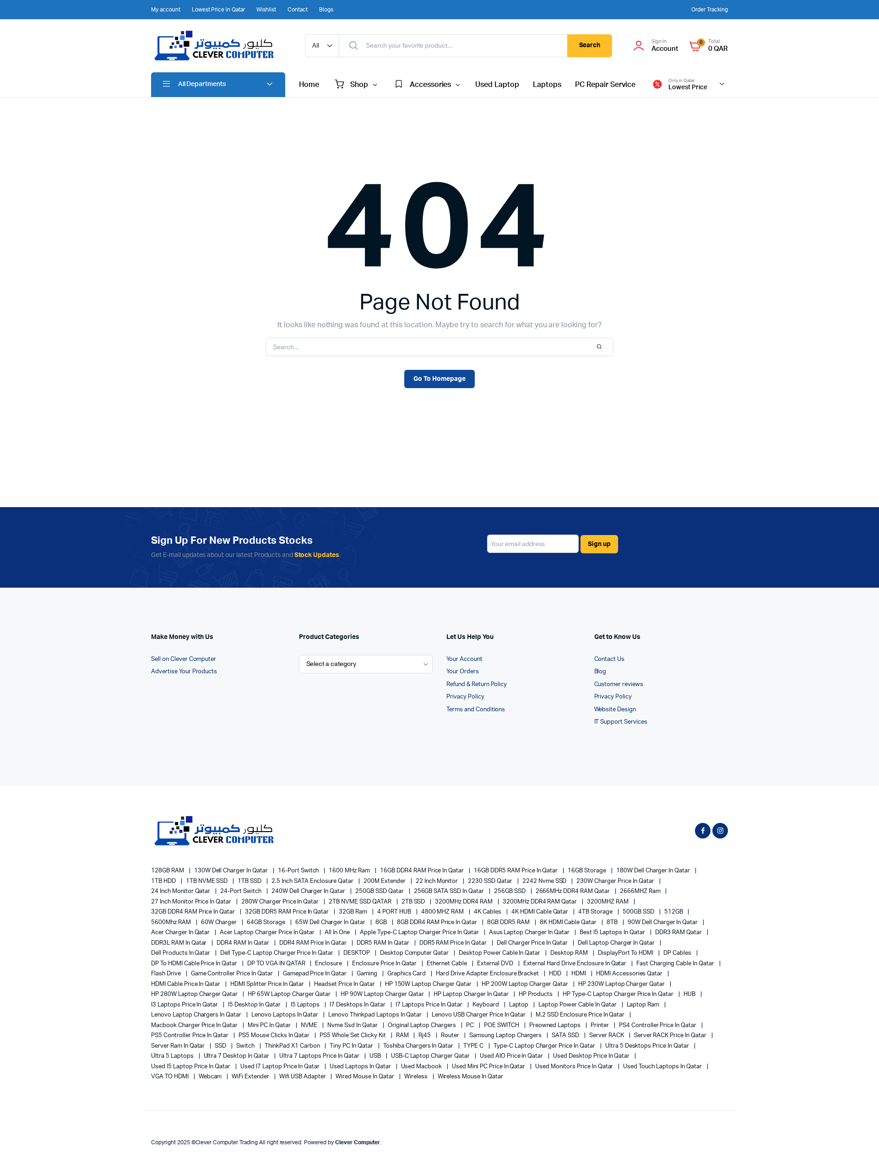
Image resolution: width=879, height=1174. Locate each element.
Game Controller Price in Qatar (232, 974)
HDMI (579, 974)
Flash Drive (166, 974)
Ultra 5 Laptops (173, 1056)
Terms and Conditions (475, 710)
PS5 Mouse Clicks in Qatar (275, 1036)
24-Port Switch (241, 891)
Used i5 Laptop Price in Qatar (191, 1067)
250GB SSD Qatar (380, 891)
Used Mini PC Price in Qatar (489, 1067)
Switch (246, 1046)
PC (470, 1025)
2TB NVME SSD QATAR (360, 902)
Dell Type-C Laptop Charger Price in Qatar (277, 953)
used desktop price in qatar (592, 1056)
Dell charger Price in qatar (533, 943)
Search (590, 45)
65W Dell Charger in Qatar (331, 922)
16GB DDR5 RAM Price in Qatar (516, 871)
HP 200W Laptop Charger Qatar (526, 984)
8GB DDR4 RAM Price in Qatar (437, 922)
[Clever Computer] (219, 45)
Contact (298, 9)
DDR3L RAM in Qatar (179, 943)
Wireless (416, 1077)
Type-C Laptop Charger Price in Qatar (545, 1046)
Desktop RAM (569, 953)
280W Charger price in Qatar (280, 902)
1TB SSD (250, 881)
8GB (381, 922)
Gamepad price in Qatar (315, 974)
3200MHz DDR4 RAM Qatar (540, 902)
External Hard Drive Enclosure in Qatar (575, 964)
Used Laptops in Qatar (361, 1067)
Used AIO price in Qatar (512, 1056)
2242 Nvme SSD (545, 881)
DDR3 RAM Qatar (679, 933)
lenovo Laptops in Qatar (285, 1015)
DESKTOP (357, 953)
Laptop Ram (644, 1005)
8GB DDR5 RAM (509, 922)
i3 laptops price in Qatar (185, 1005)
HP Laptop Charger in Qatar (472, 994)
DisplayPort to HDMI (626, 953)
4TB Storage (596, 912)
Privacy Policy (465, 697)
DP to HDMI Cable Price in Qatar (195, 964)
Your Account (464, 659)
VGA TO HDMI (170, 1077)
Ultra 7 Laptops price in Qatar (320, 1056)
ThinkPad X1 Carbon (293, 1046)
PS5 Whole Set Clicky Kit (353, 1036)
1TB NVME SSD (207, 881)
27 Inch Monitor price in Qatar (192, 902)
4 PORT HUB (394, 912)
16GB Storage (588, 871)
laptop (519, 1005)
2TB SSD (414, 902)
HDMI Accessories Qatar (630, 974)
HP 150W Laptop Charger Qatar (429, 984)
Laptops (547, 84)
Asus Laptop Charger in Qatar (530, 933)
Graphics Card (407, 974)
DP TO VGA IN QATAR (276, 964)
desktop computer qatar (415, 953)
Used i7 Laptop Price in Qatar (280, 1067)
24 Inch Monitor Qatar (181, 891)
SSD (221, 1046)
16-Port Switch (299, 871)
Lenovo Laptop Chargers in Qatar (197, 1015)
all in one (338, 933)
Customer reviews (619, 684)
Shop (359, 84)
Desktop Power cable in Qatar (500, 953)
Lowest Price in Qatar (218, 9)
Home (309, 84)
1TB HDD (164, 881)
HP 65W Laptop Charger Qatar (290, 994)
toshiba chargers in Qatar (419, 1046)
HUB (690, 994)
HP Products (536, 994)
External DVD (496, 964)
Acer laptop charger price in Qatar (268, 933)
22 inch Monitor (438, 881)
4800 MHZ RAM (443, 912)
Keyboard (486, 1005)
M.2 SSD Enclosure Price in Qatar (581, 1015)
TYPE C (474, 1046)
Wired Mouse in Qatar (365, 1077)
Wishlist (266, 9)
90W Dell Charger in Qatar (663, 922)
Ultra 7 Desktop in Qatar (237, 1056)
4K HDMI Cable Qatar (540, 912)
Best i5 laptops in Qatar (613, 933)
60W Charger (220, 922)
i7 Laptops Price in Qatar (430, 1005)
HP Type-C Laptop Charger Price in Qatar (619, 994)
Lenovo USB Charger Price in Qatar (479, 1015)
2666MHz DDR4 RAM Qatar (573, 891)
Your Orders (462, 672)
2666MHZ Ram (641, 891)
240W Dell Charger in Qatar (309, 891)
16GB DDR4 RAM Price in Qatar (422, 871)
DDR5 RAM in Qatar (383, 943)
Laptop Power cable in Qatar (578, 1005)
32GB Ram (354, 912)
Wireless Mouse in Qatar (470, 1077)
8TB (613, 922)
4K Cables (488, 912)
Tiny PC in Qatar (352, 1046)
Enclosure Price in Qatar (385, 964)
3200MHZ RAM (608, 902)
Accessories (430, 84)
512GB (674, 912)
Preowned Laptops (555, 1025)
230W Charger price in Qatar (615, 881)
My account (165, 9)
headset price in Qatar (345, 984)
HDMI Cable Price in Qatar (186, 984)
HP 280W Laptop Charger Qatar (195, 994)
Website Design (615, 710)
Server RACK (607, 1036)
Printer (600, 1025)
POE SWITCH (502, 1025)
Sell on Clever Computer (183, 659)
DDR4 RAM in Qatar (243, 943)
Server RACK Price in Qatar (671, 1036)
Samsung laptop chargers (506, 1036)
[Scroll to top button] (858, 1153)
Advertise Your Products (184, 672)
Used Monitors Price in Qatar (574, 1067)
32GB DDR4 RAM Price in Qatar (193, 912)
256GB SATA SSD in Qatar (449, 891)
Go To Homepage (439, 379)
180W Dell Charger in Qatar (653, 871)
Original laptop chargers (422, 1025)
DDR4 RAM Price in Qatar (313, 943)
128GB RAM (168, 871)
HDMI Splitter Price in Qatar (267, 984)
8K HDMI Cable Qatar (569, 922)
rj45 (425, 1036)
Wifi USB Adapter (303, 1077)
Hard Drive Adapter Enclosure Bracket (488, 974)
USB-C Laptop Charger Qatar (431, 1056)
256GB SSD (510, 891)
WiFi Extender (251, 1077)
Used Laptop (497, 84)
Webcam (211, 1077)
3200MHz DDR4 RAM (464, 902)
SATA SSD (566, 1036)
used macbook (422, 1067)
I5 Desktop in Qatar (255, 1005)
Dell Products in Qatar (181, 953)
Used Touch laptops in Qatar (663, 1067)
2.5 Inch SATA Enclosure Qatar (313, 881)
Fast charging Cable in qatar (675, 964)
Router (451, 1036)
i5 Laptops (306, 1005)
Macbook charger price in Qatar (195, 1025)
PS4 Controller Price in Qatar (658, 1025)
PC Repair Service (605, 84)
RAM (403, 1036)
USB (375, 1056)
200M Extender (385, 881)
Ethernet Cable (447, 964)
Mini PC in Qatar (270, 1025)
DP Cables (678, 953)
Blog (600, 672)
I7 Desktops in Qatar (358, 1005)
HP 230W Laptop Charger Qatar (622, 984)
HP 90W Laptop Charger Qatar (383, 994)
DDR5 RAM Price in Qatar (453, 943)
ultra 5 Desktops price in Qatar (647, 1046)
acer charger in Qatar (181, 933)
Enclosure (329, 964)
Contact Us (609, 659)
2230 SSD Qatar (491, 881)
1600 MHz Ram (350, 871)
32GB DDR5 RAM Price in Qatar (287, 912)
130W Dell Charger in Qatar (231, 871)
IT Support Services (620, 722)
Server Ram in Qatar (178, 1046)
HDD (556, 974)
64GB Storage (267, 922)
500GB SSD (639, 912)
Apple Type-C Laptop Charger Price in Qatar (420, 933)
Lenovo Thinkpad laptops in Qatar (375, 1015)
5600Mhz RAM (171, 922)
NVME (310, 1025)
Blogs (326, 9)
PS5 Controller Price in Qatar (190, 1036)
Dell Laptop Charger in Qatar (617, 943)
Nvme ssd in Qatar (353, 1025)
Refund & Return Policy (476, 684)
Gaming (368, 974)
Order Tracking (709, 9)
